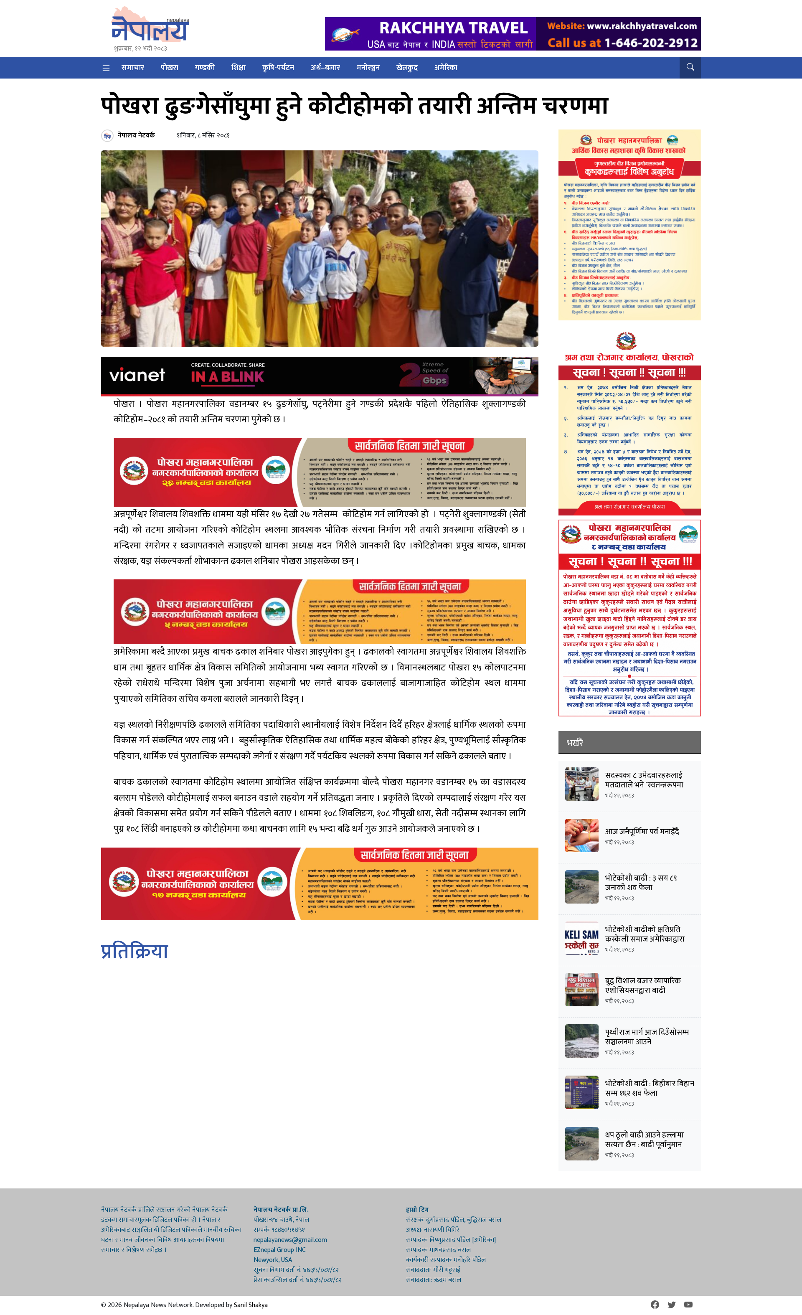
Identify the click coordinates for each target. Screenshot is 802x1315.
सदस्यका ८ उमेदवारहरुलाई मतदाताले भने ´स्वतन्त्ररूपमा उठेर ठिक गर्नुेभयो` (644, 785)
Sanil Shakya (251, 1305)
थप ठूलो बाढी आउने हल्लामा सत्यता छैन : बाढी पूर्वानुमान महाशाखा (644, 1145)
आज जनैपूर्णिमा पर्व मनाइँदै (642, 831)
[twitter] (671, 1305)
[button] (690, 68)
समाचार (133, 68)
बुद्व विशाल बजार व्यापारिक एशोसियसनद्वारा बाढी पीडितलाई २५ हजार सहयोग (644, 991)
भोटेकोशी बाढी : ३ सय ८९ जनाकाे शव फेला (641, 883)
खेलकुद (407, 68)
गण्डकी (205, 68)
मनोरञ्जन (368, 68)
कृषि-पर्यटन (278, 68)
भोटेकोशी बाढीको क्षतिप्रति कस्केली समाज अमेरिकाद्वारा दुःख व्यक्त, (645, 939)
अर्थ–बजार (325, 68)
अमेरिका (445, 68)
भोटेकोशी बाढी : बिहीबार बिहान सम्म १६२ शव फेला (649, 1088)
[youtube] (688, 1305)
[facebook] (655, 1305)
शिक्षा (238, 68)
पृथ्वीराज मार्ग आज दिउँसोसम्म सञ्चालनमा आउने (647, 1037)
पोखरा (169, 68)
